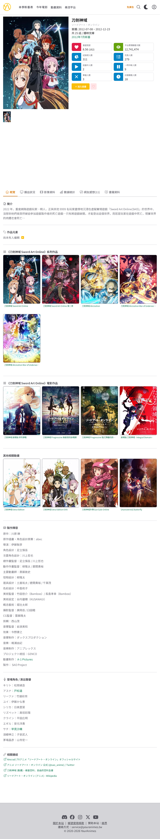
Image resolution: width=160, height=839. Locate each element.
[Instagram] (80, 817)
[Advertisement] (80, 156)
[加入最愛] (93, 86)
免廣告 (130, 7)
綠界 (104, 823)
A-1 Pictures (25, 659)
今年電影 (42, 7)
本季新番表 (26, 7)
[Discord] (64, 817)
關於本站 (58, 823)
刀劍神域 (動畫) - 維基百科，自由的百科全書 (30, 770)
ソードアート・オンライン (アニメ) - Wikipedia (32, 775)
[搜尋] (138, 7)
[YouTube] (95, 817)
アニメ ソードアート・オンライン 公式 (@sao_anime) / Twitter (41, 764)
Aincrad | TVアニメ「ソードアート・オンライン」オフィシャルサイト (43, 759)
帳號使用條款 (76, 823)
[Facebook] (72, 817)
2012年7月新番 (81, 37)
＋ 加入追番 (80, 86)
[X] (87, 817)
